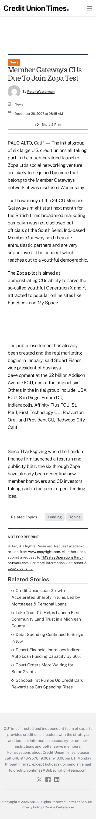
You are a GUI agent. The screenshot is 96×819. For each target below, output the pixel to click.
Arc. (33, 802)
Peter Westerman (41, 91)
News (14, 62)
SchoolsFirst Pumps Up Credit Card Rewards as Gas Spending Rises (47, 683)
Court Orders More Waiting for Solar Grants (42, 668)
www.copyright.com (44, 552)
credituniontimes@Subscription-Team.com (49, 770)
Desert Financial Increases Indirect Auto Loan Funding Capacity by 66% (46, 653)
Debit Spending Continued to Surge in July (47, 638)
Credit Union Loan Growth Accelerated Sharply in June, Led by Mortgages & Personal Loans (45, 597)
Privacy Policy (31, 807)
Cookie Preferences (60, 807)
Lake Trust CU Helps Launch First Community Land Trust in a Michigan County (46, 619)
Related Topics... (25, 517)
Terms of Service (79, 802)
